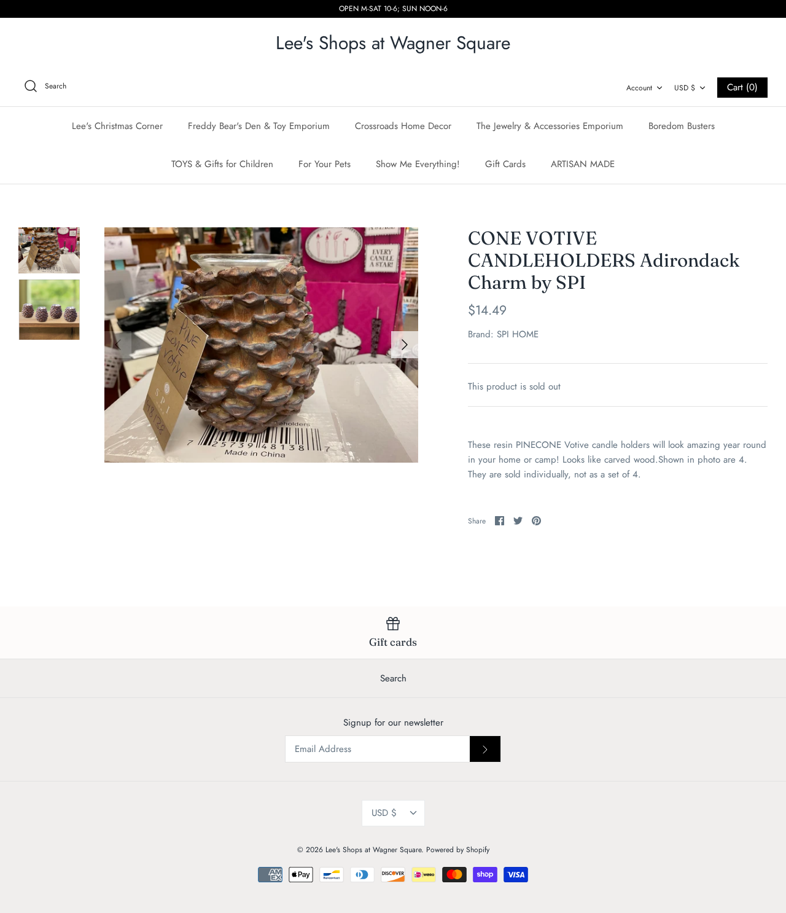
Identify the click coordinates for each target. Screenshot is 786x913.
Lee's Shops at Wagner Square (373, 849)
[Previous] (117, 344)
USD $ (684, 87)
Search (393, 678)
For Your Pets (324, 164)
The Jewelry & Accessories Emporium (550, 126)
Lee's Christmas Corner (117, 126)
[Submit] (485, 749)
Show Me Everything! (418, 164)
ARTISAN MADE (583, 164)
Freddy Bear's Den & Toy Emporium (259, 126)
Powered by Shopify (457, 849)
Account (639, 87)
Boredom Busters (681, 126)
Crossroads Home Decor (403, 126)
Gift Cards (505, 164)
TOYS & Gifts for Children (222, 164)
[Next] (404, 344)
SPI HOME (518, 334)
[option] (261, 345)
